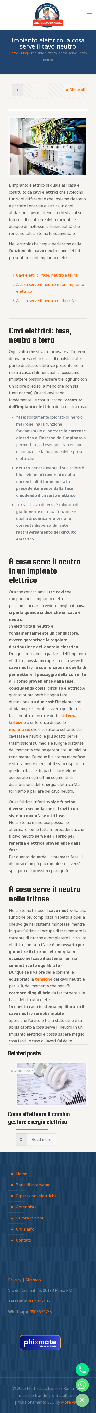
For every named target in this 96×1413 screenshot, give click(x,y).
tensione (43, 979)
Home (13, 53)
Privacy (14, 1280)
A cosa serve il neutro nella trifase (48, 300)
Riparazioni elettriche (36, 1196)
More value (71, 1402)
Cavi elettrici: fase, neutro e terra (46, 275)
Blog (24, 53)
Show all (77, 90)
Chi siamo (25, 1229)
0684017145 (39, 1301)
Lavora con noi (29, 1218)
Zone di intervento (33, 1185)
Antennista (26, 1207)
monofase (19, 729)
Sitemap (33, 1280)
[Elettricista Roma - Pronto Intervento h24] (48, 14)
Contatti (23, 1240)
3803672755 (41, 1311)
